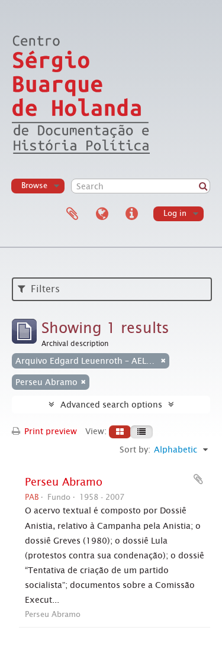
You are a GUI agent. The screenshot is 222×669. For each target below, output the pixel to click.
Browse (34, 185)
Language (102, 214)
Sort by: (135, 449)
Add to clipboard (198, 479)
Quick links (131, 214)
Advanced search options (111, 404)
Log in (174, 213)
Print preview (49, 431)
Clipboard (72, 214)
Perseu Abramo (63, 482)
